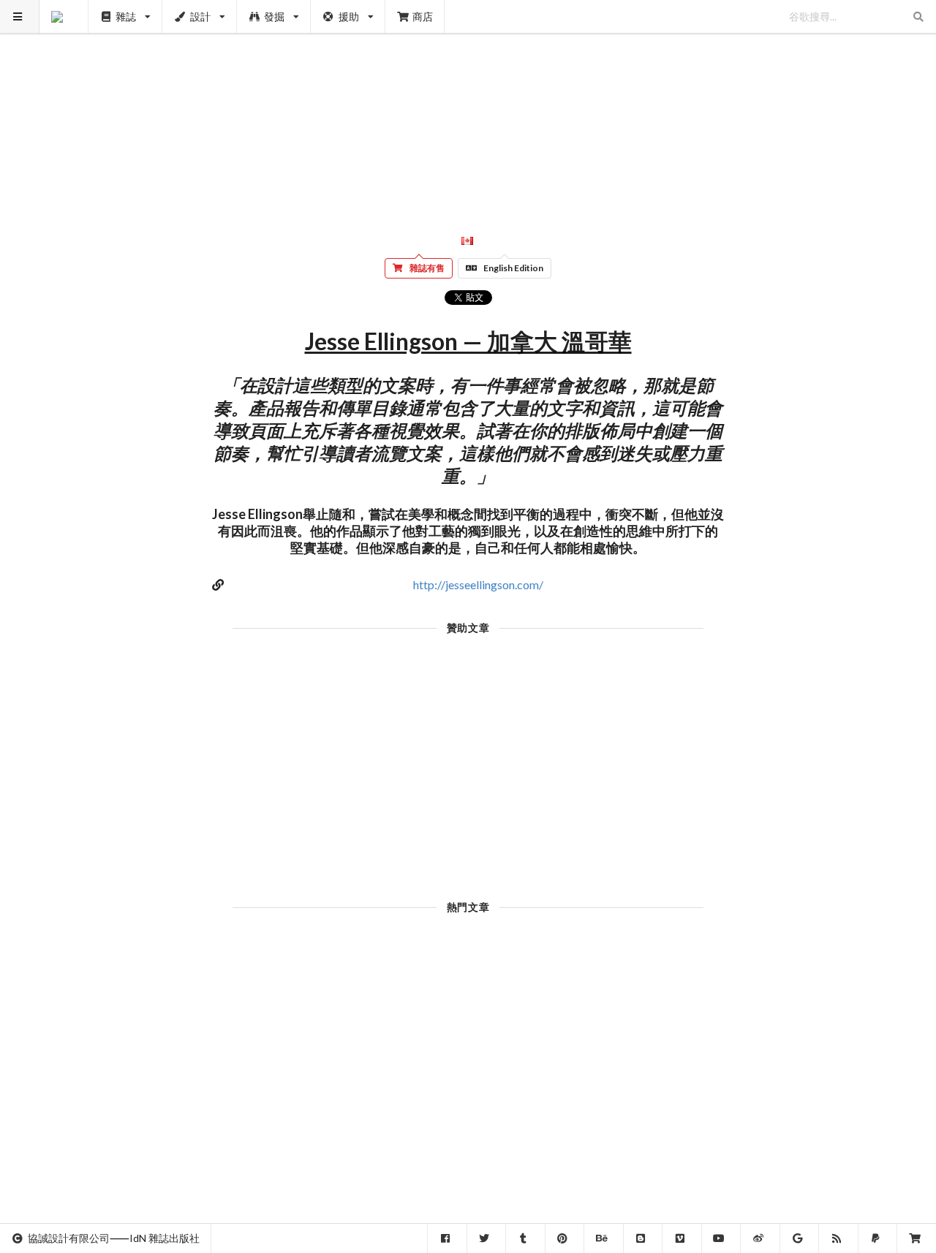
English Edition (513, 267)
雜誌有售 (427, 267)
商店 (422, 16)
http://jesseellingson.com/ (478, 584)
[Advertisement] (468, 102)
